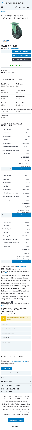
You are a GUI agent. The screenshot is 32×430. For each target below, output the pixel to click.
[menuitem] (7, 7)
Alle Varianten (22, 59)
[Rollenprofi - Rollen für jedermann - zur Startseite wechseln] (16, 3)
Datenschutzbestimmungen (19, 361)
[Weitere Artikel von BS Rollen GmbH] (5, 41)
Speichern (6, 368)
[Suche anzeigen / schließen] (16, 7)
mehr (6, 272)
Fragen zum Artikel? (9, 72)
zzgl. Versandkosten (13, 48)
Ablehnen (15, 426)
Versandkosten (21, 266)
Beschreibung (6, 268)
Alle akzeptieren (16, 420)
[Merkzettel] (20, 7)
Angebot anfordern (20, 55)
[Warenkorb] (28, 7)
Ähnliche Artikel (14, 373)
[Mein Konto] (24, 7)
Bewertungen (5, 302)
